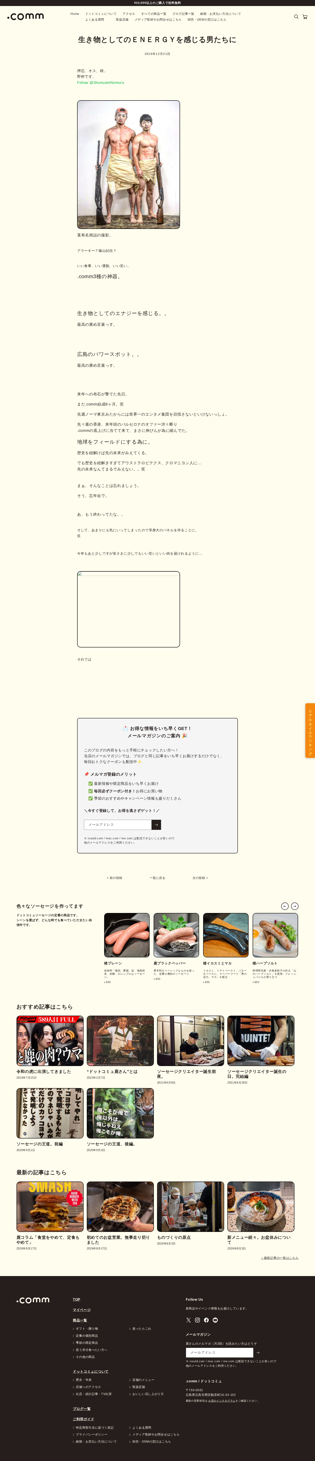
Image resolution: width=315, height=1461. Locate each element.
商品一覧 (80, 1320)
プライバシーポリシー (91, 1434)
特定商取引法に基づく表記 (95, 1427)
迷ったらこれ (141, 1328)
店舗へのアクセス (88, 1387)
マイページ (82, 1310)
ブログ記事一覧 (183, 13)
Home (74, 13)
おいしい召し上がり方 (148, 1394)
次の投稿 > (200, 878)
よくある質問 (94, 19)
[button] (296, 17)
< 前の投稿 (114, 878)
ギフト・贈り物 (87, 1328)
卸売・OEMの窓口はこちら (207, 19)
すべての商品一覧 (153, 13)
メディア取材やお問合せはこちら (158, 19)
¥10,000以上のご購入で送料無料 (157, 3)
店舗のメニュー (143, 1379)
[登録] (156, 825)
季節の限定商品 (87, 1342)
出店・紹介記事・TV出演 (93, 1394)
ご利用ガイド (83, 1419)
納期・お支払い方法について (220, 13)
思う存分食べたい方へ (91, 1349)
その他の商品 (85, 1357)
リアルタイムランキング (310, 730)
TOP (76, 1299)
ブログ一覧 (82, 1409)
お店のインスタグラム (222, 1400)
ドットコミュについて (101, 13)
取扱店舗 (122, 19)
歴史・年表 (84, 1379)
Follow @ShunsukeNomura (100, 83)
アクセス (129, 13)
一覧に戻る (157, 878)
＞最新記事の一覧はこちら (279, 1258)
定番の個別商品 (87, 1335)
